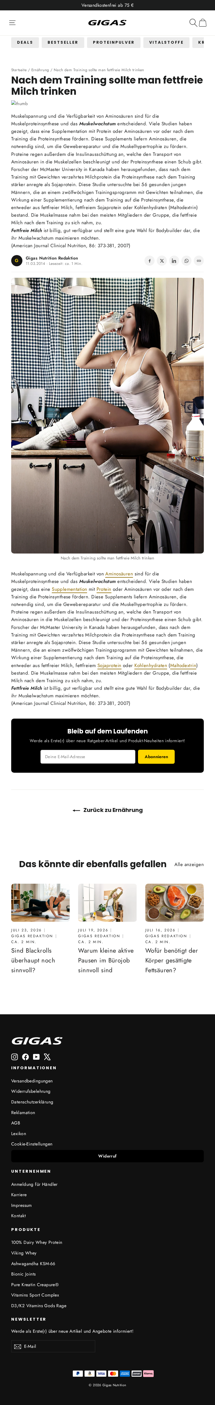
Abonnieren (156, 757)
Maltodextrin (183, 207)
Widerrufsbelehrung (31, 1091)
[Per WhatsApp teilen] (186, 261)
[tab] (25, 42)
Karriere (19, 1194)
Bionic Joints (23, 1274)
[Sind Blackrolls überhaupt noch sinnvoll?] (40, 903)
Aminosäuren (119, 116)
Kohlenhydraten (150, 207)
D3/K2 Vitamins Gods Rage (38, 1305)
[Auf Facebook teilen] (149, 261)
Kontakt (18, 1215)
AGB (15, 1123)
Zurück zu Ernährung (112, 810)
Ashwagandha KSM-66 (33, 1263)
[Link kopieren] (199, 261)
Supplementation (69, 131)
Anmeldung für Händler (34, 1184)
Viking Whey (24, 1253)
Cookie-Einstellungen (32, 1144)
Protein (104, 131)
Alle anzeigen (189, 864)
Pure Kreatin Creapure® (35, 1284)
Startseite (19, 70)
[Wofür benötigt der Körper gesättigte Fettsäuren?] (174, 903)
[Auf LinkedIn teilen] (174, 261)
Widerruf (107, 1156)
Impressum (21, 1205)
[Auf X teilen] (162, 261)
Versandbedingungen (32, 1081)
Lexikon (18, 1133)
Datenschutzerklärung (32, 1102)
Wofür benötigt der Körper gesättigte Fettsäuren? (171, 960)
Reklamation (23, 1112)
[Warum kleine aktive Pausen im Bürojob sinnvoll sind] (107, 903)
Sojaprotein (109, 207)
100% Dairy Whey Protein (36, 1242)
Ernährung (40, 70)
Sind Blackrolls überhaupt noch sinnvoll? (33, 960)
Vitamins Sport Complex (35, 1295)
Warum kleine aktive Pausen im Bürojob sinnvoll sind (106, 960)
